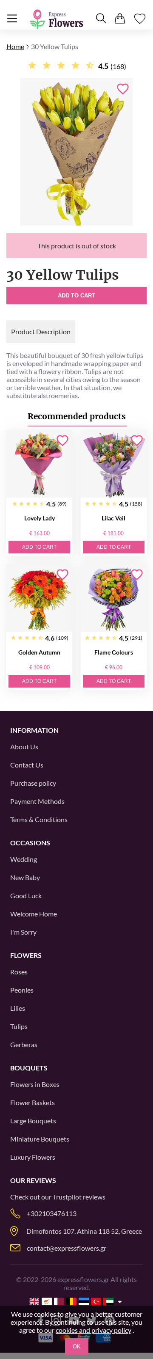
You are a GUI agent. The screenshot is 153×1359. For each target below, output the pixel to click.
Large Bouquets (33, 1121)
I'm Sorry (23, 932)
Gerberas (23, 1044)
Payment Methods (37, 801)
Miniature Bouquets (39, 1139)
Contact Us (26, 765)
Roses (19, 972)
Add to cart (76, 295)
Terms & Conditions (39, 819)
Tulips (19, 1026)
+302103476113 (51, 1213)
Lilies (17, 1008)
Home (15, 46)
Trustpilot (67, 1197)
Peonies (22, 990)
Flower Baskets (32, 1102)
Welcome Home (33, 914)
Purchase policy (33, 783)
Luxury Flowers (32, 1157)
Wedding (23, 859)
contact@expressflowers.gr (66, 1248)
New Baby (25, 877)
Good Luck (26, 895)
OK (77, 1346)
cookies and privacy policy (93, 1330)
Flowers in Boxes (35, 1084)
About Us (24, 747)
